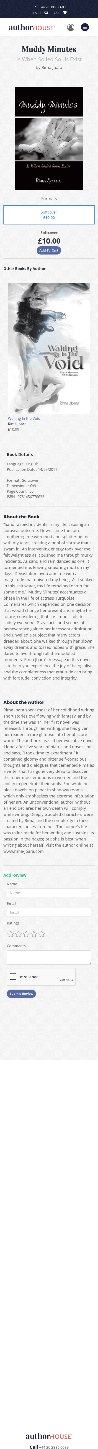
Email (11, 903)
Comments (16, 945)
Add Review (14, 875)
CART (58, 13)
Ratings (13, 923)
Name (12, 883)
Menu (86, 27)
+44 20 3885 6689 (52, 7)
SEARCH (37, 13)
